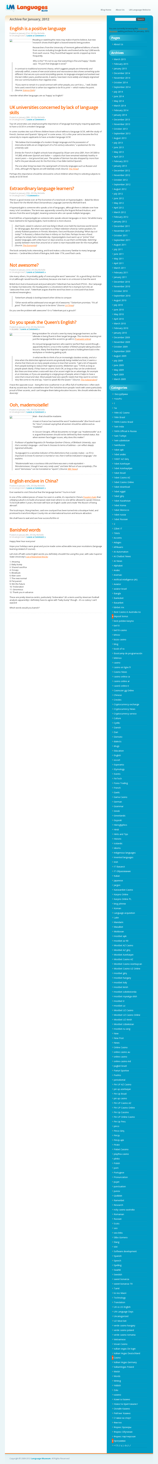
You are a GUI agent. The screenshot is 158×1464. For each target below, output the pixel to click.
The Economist (29, 245)
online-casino (120, 1056)
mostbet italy (120, 982)
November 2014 (122, 77)
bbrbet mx (119, 607)
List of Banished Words (37, 556)
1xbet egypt (120, 491)
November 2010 (122, 286)
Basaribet (118, 602)
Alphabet (118, 565)
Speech (117, 1260)
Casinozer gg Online (124, 690)
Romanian (119, 1214)
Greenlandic (120, 815)
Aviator (117, 584)
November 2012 (122, 175)
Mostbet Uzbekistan (124, 1024)
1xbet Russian (121, 519)
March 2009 (120, 379)
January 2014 (120, 114)
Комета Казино (122, 1399)
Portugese (119, 1172)
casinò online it (121, 685)
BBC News (72, 469)
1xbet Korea (120, 505)
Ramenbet (119, 1200)
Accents (15, 329)
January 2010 (120, 332)
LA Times (69, 305)
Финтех (118, 1422)
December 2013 (122, 119)
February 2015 (121, 63)
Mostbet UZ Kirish (123, 1019)
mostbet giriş (120, 973)
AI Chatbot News (122, 556)
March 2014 (120, 105)
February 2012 (121, 216)
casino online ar (122, 681)
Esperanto (119, 764)
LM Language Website (140, 9)
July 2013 (118, 142)
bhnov (117, 634)
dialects (117, 741)
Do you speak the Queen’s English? (43, 322)
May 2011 (119, 258)
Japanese (118, 880)
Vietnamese (120, 1339)
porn (116, 1167)
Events (117, 773)
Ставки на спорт (122, 1417)
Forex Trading (121, 783)
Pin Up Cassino (121, 1112)
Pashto (117, 1075)
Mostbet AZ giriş (122, 950)
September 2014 (122, 87)
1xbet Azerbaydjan (123, 468)
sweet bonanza (121, 1279)
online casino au (122, 1052)
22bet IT (118, 528)
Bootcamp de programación (128, 653)
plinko (117, 1158)
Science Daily (28, 90)
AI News (118, 560)
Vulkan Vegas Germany (125, 1362)
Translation (119, 1302)
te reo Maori (120, 1293)
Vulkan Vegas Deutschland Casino (127, 1355)
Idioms (117, 848)
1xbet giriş (119, 496)
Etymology (119, 769)
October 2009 (121, 346)
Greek (117, 810)
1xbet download (122, 486)
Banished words (25, 530)
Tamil (116, 1288)
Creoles (117, 699)
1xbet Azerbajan (122, 463)
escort (117, 759)
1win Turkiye (120, 435)
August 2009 (120, 355)
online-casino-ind (122, 1061)
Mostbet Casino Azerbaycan (128, 963)
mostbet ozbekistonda (125, 991)
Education (119, 750)
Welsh (117, 1371)
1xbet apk (119, 449)
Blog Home (106, 9)
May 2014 (119, 101)
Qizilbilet (118, 1195)
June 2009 (119, 365)
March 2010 (120, 323)
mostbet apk (120, 936)
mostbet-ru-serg (122, 1028)
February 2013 (121, 161)
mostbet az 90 (121, 940)
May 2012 (119, 202)
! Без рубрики (121, 394)
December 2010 (122, 281)
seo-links (118, 1232)
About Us (120, 9)
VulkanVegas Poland (124, 1366)
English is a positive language (38, 28)
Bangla (117, 593)
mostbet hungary (122, 977)
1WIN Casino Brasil (123, 421)
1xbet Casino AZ (122, 477)
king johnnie (120, 903)
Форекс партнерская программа (124, 1438)
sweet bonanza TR (123, 1283)
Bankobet (119, 598)
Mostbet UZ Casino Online (127, 1014)
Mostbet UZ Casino (123, 1010)
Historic (117, 838)
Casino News (120, 671)
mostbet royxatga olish (125, 996)
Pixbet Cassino (121, 1149)
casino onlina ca (122, 676)
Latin (116, 917)
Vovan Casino (120, 1344)
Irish (116, 861)
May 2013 (119, 151)
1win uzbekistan (122, 440)
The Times (73, 168)
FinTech (118, 778)
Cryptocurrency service (125, 713)
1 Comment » (33, 195)
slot (116, 1246)
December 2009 (122, 337)
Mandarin (118, 922)
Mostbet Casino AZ (123, 959)
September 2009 (122, 351)
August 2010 (120, 300)
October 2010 (121, 291)
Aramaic (118, 574)
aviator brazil (120, 588)
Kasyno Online (121, 894)
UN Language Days (123, 1311)
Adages (117, 542)
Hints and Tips (121, 834)
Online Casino (121, 1047)
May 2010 (119, 314)
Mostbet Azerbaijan (123, 954)
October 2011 (121, 235)
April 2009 (119, 374)
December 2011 (122, 226)
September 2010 (122, 295)
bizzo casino (120, 639)
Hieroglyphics (120, 824)
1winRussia (119, 445)
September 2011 (122, 240)
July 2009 (118, 360)
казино (117, 1394)
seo (116, 1228)
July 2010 (118, 304)
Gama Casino (120, 797)
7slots (117, 533)
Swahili (117, 1269)
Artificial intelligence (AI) (125, 579)
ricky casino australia (124, 1209)
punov (117, 1191)
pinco (116, 1126)
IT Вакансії (119, 866)
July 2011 (118, 249)
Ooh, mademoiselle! (29, 405)
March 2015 (120, 59)
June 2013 (119, 147)
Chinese (118, 695)
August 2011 (120, 244)
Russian (118, 1218)
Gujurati (118, 820)
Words (117, 1376)
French (117, 787)
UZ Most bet (120, 1320)
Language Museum (41, 1458)
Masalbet (118, 926)
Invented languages (123, 857)
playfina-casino (121, 1154)
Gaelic (117, 792)
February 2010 (121, 328)
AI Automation (121, 551)
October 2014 (121, 82)
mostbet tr (119, 1001)
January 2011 (120, 277)
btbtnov (118, 658)
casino (117, 662)
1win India (119, 426)
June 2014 (119, 96)
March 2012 (120, 212)
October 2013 (121, 128)
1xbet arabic (120, 454)
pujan (116, 1181)
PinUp (117, 1135)
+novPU (118, 398)
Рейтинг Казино (122, 1413)
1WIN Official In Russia (125, 431)
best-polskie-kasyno (124, 620)
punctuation (120, 1186)
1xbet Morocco (121, 509)
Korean (117, 908)
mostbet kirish (121, 987)
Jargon (117, 885)
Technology (120, 1297)
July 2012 (118, 193)
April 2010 (119, 318)
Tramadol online (82, 339)
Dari (116, 732)
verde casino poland (124, 1330)
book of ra (119, 648)
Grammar (118, 806)
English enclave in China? (34, 481)
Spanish (118, 1255)
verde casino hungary (124, 1325)
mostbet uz (119, 1005)
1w (115, 408)
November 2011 (122, 230)
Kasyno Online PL (122, 899)
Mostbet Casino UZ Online (127, 968)
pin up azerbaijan (122, 1089)
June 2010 (119, 309)
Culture (117, 718)
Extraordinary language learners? (42, 188)
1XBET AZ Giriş (121, 459)
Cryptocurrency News (124, 709)
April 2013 (119, 156)
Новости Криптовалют (126, 1404)
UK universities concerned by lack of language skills (54, 109)
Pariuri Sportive (121, 1070)
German (118, 801)
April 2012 (119, 207)
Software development (125, 1251)
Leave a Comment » (36, 35)
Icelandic (118, 843)
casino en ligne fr (122, 667)
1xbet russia (120, 514)
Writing (117, 1380)
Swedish (118, 1274)
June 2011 (119, 253)
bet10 (117, 625)
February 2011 (121, 272)
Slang (116, 1242)
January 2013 (120, 165)
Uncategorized (121, 1316)
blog (116, 644)
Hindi (116, 829)
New (116, 1033)
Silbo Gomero (121, 1237)
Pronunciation (121, 1177)
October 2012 (121, 179)
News (117, 1042)
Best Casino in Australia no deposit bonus (127, 614)
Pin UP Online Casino (124, 1116)
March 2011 (120, 267)
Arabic (117, 570)
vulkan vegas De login (125, 1348)
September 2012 (122, 184)
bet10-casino (120, 630)
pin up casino (120, 1098)
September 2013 (122, 133)
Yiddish (117, 1385)
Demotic (118, 736)
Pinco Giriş (119, 1130)
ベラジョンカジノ (122, 1445)
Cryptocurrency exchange (126, 704)
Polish (117, 1163)
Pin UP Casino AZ (122, 1103)
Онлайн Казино (122, 1408)
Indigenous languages (125, 852)
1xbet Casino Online (124, 482)
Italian (117, 875)
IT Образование (122, 871)
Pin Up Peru (120, 1121)
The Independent (88, 379)
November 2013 (122, 124)
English (117, 755)
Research (118, 1204)
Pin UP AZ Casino (122, 1084)
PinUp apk (119, 1140)
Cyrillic (117, 722)
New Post (119, 1038)
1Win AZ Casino (122, 412)
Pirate (117, 1144)
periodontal (119, 1079)
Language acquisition (124, 912)
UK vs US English (122, 1306)
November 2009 (122, 342)
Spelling (117, 1265)
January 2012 (120, 221)
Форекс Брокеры (122, 1427)
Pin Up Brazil (120, 1093)
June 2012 (119, 198)
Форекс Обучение (123, 1431)
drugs (116, 746)
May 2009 (119, 369)
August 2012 (120, 189)
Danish (117, 727)
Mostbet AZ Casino (123, 945)
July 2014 (118, 91)
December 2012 (122, 170)
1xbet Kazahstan (122, 500)
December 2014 (122, 73)
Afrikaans (118, 547)
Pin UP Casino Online (124, 1107)
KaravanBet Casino (123, 889)
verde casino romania (124, 1334)
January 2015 (120, 68)
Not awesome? (24, 265)
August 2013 (120, 138)
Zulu (116, 1390)
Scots (116, 1223)
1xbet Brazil (120, 472)
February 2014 (121, 110)
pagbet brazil (120, 1065)
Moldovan (119, 931)
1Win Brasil (119, 417)
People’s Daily (89, 497)
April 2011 (119, 263)
